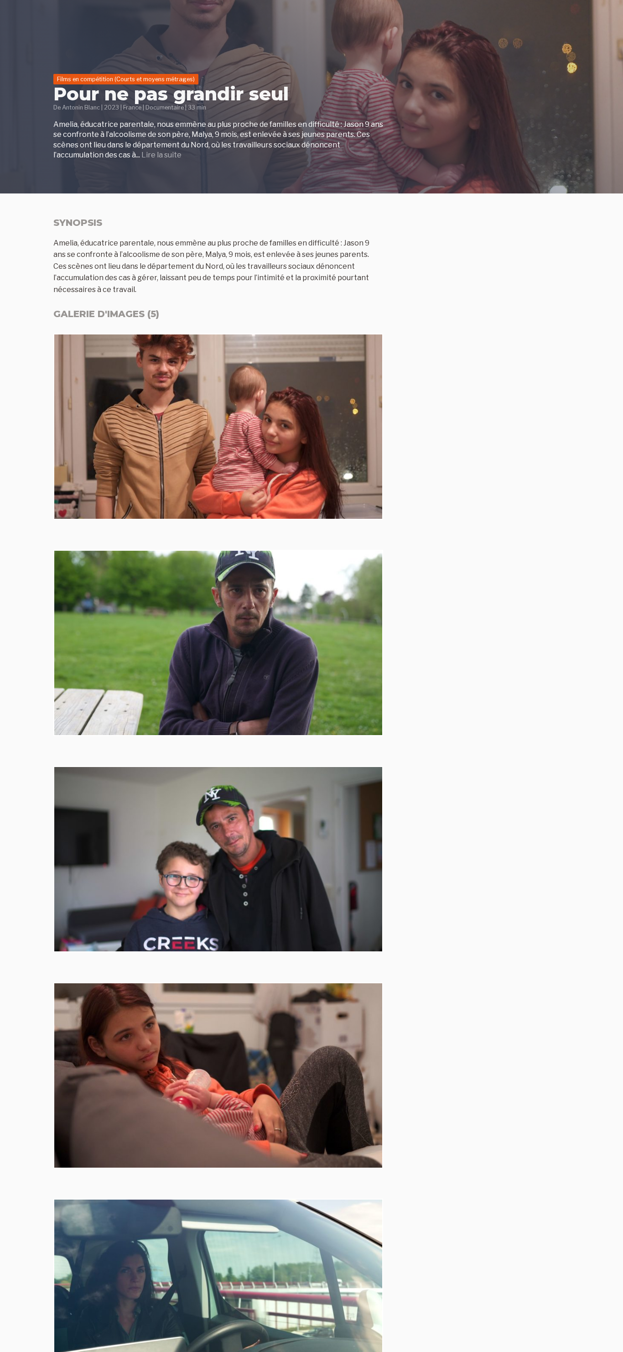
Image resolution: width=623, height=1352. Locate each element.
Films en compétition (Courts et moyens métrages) (126, 79)
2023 (111, 107)
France (132, 107)
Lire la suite (161, 155)
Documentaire (164, 107)
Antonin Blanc (81, 107)
